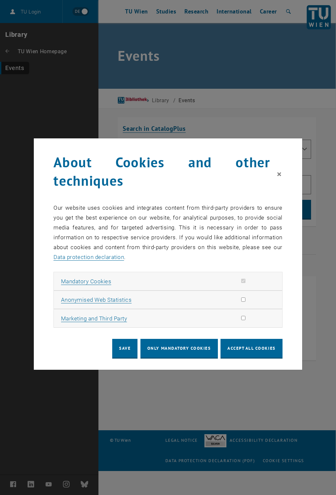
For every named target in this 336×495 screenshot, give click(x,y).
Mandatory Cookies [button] (86, 281)
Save (125, 348)
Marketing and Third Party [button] (94, 318)
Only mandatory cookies (179, 348)
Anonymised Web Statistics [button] (96, 299)
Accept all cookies (251, 348)
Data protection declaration (88, 257)
